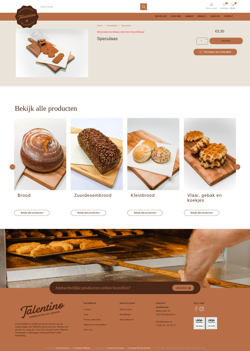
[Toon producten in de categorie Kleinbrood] (153, 154)
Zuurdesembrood (93, 195)
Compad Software (82, 348)
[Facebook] (196, 309)
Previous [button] (12, 167)
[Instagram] (201, 309)
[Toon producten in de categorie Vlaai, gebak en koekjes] (210, 154)
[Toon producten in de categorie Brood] (40, 154)
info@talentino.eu (164, 321)
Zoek (86, 314)
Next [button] (237, 167)
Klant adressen (127, 319)
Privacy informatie (92, 319)
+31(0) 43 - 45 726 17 (166, 325)
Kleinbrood (143, 195)
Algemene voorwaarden (95, 324)
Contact (87, 309)
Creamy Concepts (115, 348)
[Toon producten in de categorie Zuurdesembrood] (97, 154)
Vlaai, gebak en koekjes (204, 198)
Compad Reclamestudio (139, 348)
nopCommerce (62, 348)
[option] (40, 167)
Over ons (88, 329)
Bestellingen (125, 314)
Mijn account (211, 8)
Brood (24, 195)
